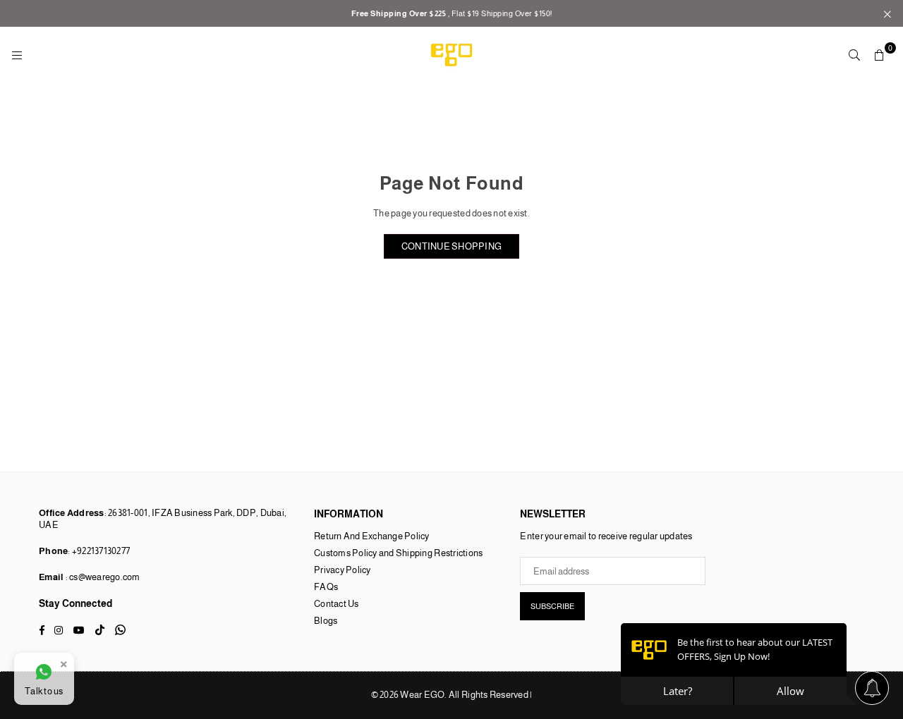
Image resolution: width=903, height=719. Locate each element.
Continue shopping (451, 246)
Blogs (325, 620)
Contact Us (336, 603)
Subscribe (552, 606)
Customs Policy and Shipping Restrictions (398, 553)
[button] (879, 55)
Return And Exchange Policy (372, 536)
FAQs (326, 587)
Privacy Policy (342, 570)
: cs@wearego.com (101, 577)
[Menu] (17, 54)
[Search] (854, 55)
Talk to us (44, 691)
